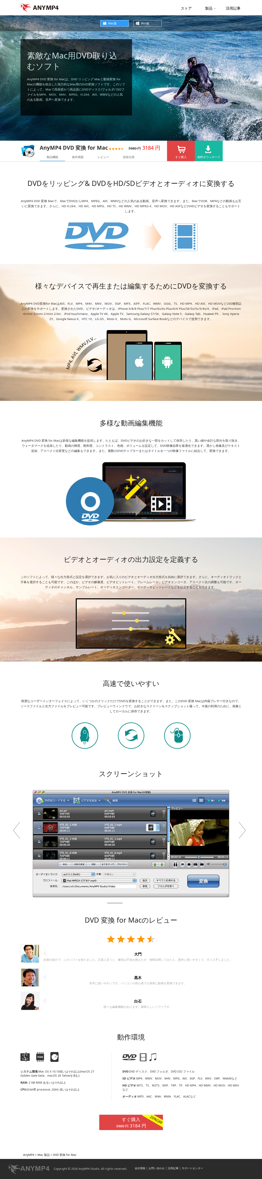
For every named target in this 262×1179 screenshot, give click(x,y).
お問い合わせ (157, 1168)
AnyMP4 (28, 1155)
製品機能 (52, 157)
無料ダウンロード (208, 157)
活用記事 (233, 8)
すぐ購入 (181, 157)
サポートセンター (192, 1168)
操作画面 (78, 157)
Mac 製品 (43, 1155)
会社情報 (140, 1168)
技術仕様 (128, 157)
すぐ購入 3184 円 (139, 1122)
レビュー (103, 157)
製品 (208, 8)
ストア (186, 8)
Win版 (145, 23)
